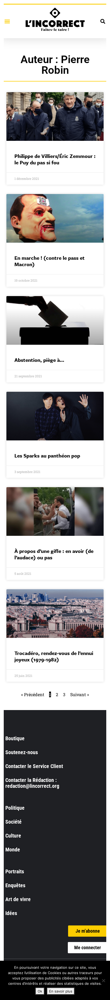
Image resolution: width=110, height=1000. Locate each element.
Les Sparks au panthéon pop (47, 455)
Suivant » (79, 694)
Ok (40, 991)
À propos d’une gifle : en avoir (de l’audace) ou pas (53, 554)
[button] (7, 21)
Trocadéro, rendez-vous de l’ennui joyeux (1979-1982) (53, 656)
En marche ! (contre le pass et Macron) (49, 261)
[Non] (103, 980)
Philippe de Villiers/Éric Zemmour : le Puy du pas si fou (55, 159)
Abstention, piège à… (39, 359)
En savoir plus (60, 991)
